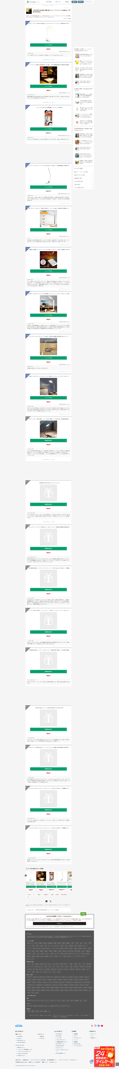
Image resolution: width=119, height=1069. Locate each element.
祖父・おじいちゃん (31, 966)
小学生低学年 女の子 (77, 982)
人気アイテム (58, 1)
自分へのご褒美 (67, 953)
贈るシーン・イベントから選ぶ (81, 171)
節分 (46, 945)
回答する (81, 1)
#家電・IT (39, 894)
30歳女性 (52, 987)
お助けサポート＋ (21, 1047)
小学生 (51, 982)
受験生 (33, 1011)
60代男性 (52, 990)
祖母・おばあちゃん (39, 966)
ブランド (60, 1000)
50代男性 (33, 990)
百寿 (33, 945)
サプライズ (57, 953)
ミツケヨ (81, 1015)
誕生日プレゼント (31, 943)
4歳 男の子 (40, 979)
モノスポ (66, 1015)
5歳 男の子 (50, 979)
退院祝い (29, 956)
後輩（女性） (54, 969)
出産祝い (45, 943)
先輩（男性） (76, 966)
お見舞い (87, 953)
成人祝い (85, 948)
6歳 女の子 (66, 979)
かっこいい (48, 1000)
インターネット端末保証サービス (24, 1049)
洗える (72, 1000)
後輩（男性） (48, 969)
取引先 (84, 969)
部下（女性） (42, 969)
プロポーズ (79, 956)
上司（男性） (60, 969)
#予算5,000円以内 (64, 894)
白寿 (29, 945)
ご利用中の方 (92, 1031)
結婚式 (55, 943)
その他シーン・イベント (72, 956)
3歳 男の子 (29, 979)
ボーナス (51, 956)
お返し (34, 953)
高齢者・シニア (47, 1011)
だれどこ (37, 1015)
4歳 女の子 (45, 979)
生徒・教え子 (30, 969)
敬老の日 (80, 945)
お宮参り (38, 948)
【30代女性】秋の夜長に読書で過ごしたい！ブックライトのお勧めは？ (47, 909)
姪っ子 (63, 966)
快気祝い (33, 956)
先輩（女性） (82, 966)
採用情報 (76, 1042)
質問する (74, 1)
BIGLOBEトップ (52, 1062)
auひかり (19, 1038)
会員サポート (94, 1038)
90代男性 (80, 990)
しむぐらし (42, 1038)
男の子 (37, 992)
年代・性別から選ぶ (78, 181)
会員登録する (59, 923)
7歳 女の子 (76, 979)
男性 (29, 992)
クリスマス (29, 948)
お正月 (37, 945)
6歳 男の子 (61, 979)
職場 (29, 1011)
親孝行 (38, 956)
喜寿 (77, 943)
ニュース (76, 1040)
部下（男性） (36, 969)
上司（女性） (66, 969)
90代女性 (75, 990)
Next (71, 875)
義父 (67, 966)
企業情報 (74, 1031)
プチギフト (48, 953)
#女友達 (52, 894)
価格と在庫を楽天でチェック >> (64, 51)
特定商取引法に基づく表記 (21, 1062)
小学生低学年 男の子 (69, 982)
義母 (71, 966)
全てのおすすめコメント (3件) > (64, 331)
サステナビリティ (77, 1038)
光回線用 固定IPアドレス (61, 1042)
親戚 (45, 966)
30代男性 (66, 987)
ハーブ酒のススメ (55, 1016)
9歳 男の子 (29, 982)
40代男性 (85, 987)
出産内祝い (29, 953)
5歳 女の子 (55, 979)
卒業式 (89, 948)
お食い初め (44, 948)
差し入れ (83, 953)
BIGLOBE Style (77, 1044)
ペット (60, 956)
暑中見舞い (71, 945)
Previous (26, 875)
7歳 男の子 (71, 979)
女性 (90, 990)
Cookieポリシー (73, 1060)
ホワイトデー (57, 945)
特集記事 (67, 1)
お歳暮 (34, 948)
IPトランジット (59, 1047)
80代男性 (71, 990)
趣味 (56, 956)
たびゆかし (86, 1015)
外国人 (37, 1011)
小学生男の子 (56, 982)
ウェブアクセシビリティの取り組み (38, 1060)
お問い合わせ (18, 1060)
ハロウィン (86, 945)
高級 (85, 1000)
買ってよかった (54, 1000)
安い (81, 1000)
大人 (88, 969)
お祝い (43, 953)
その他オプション (21, 1055)
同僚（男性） (72, 969)
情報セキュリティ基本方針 (34, 1062)
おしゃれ (33, 1000)
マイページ (89, 1)
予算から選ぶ (77, 184)
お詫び (65, 956)
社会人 (42, 1011)
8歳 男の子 (82, 979)
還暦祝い (68, 943)
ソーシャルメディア (78, 1045)
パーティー (85, 956)
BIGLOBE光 (20, 1036)
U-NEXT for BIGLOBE (22, 1053)
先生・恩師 (88, 966)
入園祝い (66, 948)
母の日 (62, 945)
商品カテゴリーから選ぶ (79, 175)
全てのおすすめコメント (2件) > (64, 244)
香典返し (47, 956)
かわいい (43, 1000)
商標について (45, 1062)
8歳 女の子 (87, 979)
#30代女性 (57, 894)
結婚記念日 (50, 943)
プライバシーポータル (63, 1060)
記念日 (36, 943)
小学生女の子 (62, 982)
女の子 (33, 992)
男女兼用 (76, 1000)
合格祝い (62, 948)
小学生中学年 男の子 (86, 982)
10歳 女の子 (46, 982)
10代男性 (29, 987)
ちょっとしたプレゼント (76, 953)
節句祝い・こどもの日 (51, 948)
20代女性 (43, 987)
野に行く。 (72, 1015)
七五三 (58, 948)
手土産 (52, 953)
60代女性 (47, 990)
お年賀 (42, 945)
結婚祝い (40, 943)
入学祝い (71, 948)
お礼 (38, 953)
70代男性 (61, 990)
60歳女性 (38, 990)
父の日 (67, 945)
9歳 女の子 (34, 982)
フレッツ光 (58, 1038)
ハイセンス (38, 1000)
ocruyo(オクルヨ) (30, 909)
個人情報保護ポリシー (52, 1060)
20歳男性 (38, 987)
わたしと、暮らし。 (48, 1015)
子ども (50, 966)
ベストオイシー (61, 1015)
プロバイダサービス (60, 1040)
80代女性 (66, 990)
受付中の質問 (48, 1)
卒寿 (90, 943)
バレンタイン (51, 945)
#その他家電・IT (46, 894)
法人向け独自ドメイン (61, 1053)
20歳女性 (33, 987)
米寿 (85, 943)
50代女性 (29, 990)
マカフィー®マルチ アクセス (62, 1050)
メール (92, 1036)
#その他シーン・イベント (31, 894)
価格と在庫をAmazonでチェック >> (64, 135)
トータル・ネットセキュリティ (24, 1051)
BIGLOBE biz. (59, 1034)
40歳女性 (71, 987)
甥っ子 (58, 966)
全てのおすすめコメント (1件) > (64, 142)
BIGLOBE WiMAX (21, 1042)
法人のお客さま (58, 1031)
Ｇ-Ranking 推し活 (63, 1016)
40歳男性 (75, 987)
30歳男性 (57, 987)
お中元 (76, 945)
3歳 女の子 (34, 979)
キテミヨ (55, 1015)
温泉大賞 (42, 1036)
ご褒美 (62, 953)
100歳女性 (85, 990)
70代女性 (57, 990)
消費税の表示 (26, 1060)
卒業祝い (80, 948)
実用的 (29, 1000)
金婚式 (60, 943)
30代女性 (61, 987)
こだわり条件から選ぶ (79, 187)
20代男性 (47, 987)
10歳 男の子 (40, 982)
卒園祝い (75, 948)
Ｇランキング (31, 1015)
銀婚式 (64, 943)
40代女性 (80, 987)
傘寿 (81, 943)
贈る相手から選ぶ (78, 178)
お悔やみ (42, 956)
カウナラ (77, 1015)
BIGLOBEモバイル (21, 1040)
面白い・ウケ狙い (66, 1000)
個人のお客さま (19, 1031)
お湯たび (41, 1015)
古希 (73, 943)
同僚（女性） (79, 969)
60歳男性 (43, 990)
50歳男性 (90, 987)
